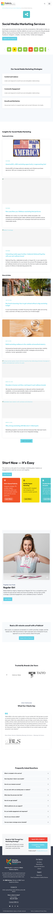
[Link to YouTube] (9, 906)
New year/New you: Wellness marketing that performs (23, 211)
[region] (26, 491)
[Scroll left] (4, 49)
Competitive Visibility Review (38, 845)
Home (3, 8)
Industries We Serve (39, 866)
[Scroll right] (48, 49)
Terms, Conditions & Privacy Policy (39, 911)
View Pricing (7, 474)
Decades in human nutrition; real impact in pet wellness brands (26, 385)
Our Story (39, 862)
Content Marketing (16, 8)
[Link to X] (12, 906)
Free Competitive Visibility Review (39, 877)
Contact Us (14, 887)
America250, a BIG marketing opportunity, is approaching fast (26, 164)
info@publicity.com (41, 851)
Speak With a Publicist (26, 638)
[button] (45, 4)
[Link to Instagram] (15, 906)
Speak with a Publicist (9, 38)
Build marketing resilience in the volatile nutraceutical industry (25, 344)
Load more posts (26, 441)
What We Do (9, 8)
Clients (39, 868)
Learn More (8, 499)
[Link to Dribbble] (17, 906)
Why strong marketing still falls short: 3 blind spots (22, 426)
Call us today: (13, 897)
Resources (39, 875)
